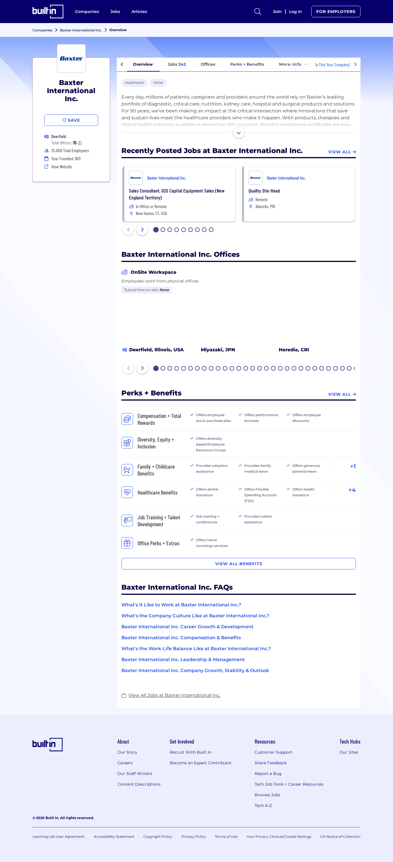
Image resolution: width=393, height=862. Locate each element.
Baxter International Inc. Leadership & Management (183, 659)
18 (274, 369)
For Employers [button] (336, 11)
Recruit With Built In (190, 752)
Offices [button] (208, 64)
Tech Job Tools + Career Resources (289, 784)
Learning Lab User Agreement (59, 836)
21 (294, 369)
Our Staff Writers (134, 773)
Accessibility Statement (114, 836)
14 (246, 369)
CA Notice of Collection (340, 836)
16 (260, 369)
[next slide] (142, 229)
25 (322, 369)
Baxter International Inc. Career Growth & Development (187, 626)
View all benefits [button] (238, 563)
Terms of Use (226, 836)
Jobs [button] (177, 64)
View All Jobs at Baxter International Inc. (174, 695)
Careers (125, 762)
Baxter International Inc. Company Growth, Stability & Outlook (195, 670)
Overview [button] (143, 64)
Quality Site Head (264, 190)
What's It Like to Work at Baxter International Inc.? (181, 605)
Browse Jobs (267, 794)
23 (308, 369)
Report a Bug (268, 773)
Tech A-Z (263, 805)
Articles (139, 11)
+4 (352, 489)
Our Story (127, 752)
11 (225, 369)
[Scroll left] (122, 64)
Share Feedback (271, 762)
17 (267, 369)
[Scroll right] (355, 64)
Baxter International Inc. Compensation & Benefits (181, 637)
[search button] (258, 11)
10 (218, 369)
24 (315, 369)
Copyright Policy (157, 836)
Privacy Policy (194, 836)
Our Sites (348, 752)
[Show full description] (239, 132)
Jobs (115, 11)
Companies (87, 11)
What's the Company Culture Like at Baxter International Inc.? (195, 615)
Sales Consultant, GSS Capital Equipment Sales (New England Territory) (176, 194)
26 (329, 369)
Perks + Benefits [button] (247, 64)
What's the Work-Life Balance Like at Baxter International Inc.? (196, 648)
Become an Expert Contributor (201, 762)
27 (336, 369)
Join (277, 11)
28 (343, 369)
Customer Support (273, 752)
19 (280, 369)
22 (301, 369)
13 (239, 369)
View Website (61, 166)
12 (232, 369)
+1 (353, 466)
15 (253, 369)
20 (287, 369)
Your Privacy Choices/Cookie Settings (279, 836)
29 (350, 369)
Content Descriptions (139, 784)
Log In (295, 11)
